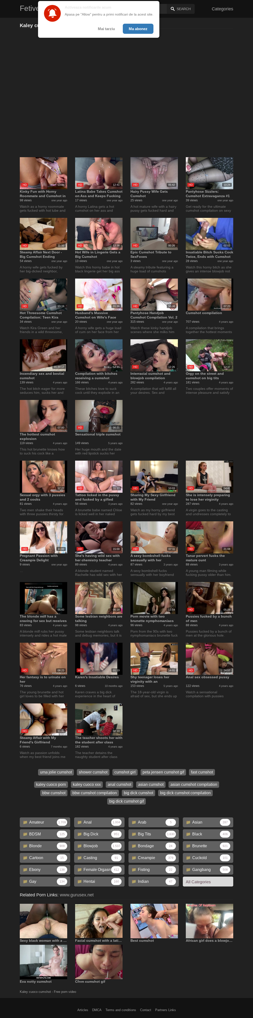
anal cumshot (119, 784)
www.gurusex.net (77, 894)
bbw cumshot (53, 793)
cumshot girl (125, 772)
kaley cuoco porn (51, 784)
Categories (222, 8)
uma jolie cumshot (56, 772)
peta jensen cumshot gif (163, 772)
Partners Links (165, 1010)
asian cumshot (151, 784)
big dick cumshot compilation (185, 793)
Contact (145, 1010)
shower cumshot (93, 772)
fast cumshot (202, 772)
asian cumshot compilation (193, 784)
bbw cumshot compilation (94, 793)
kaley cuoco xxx (87, 784)
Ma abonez (138, 29)
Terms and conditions (120, 1010)
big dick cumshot (138, 793)
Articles (82, 1010)
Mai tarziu (106, 29)
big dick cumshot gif (126, 801)
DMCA (97, 1010)
